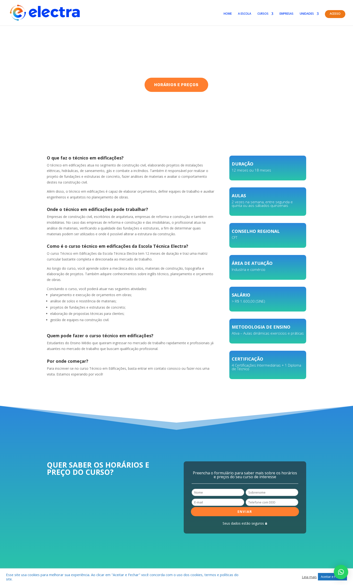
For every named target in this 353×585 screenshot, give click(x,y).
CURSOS (262, 14)
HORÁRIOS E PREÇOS (176, 85)
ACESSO (335, 14)
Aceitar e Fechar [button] (332, 576)
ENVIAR (244, 511)
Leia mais (309, 577)
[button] (341, 572)
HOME (228, 14)
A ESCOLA (244, 14)
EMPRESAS (286, 14)
